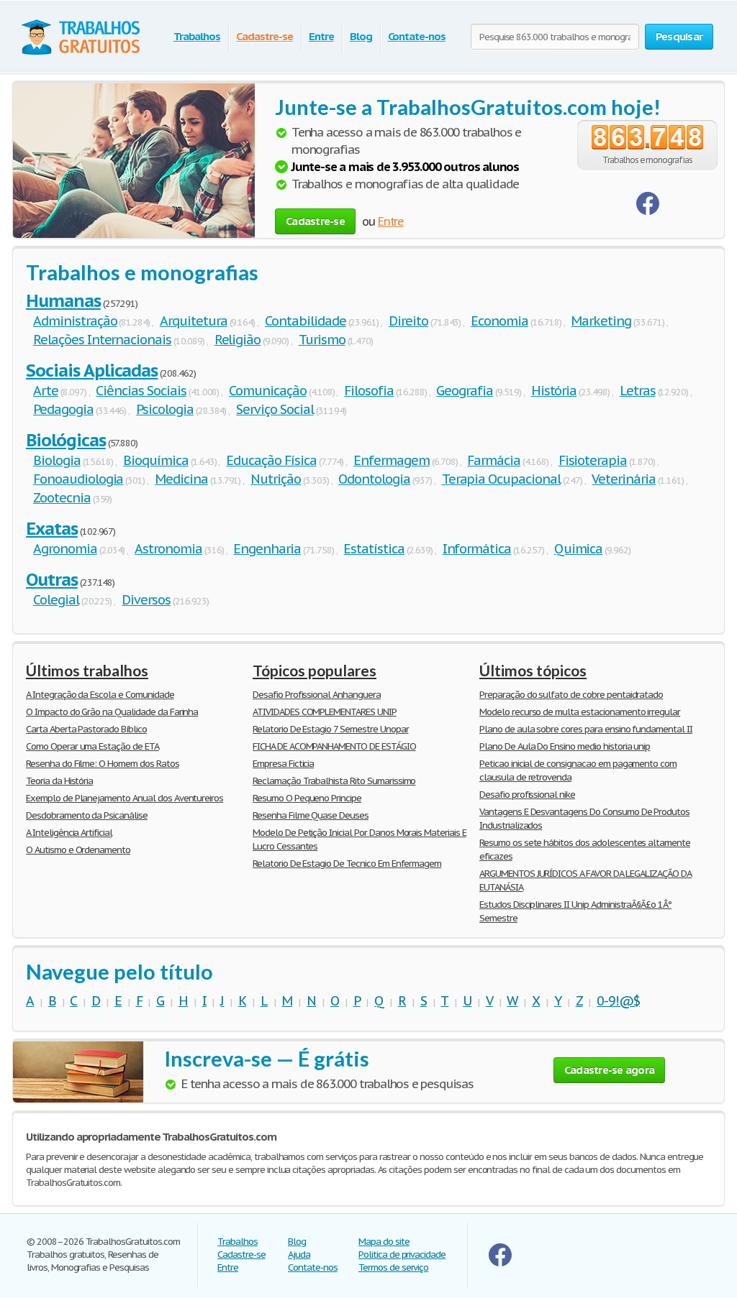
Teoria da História (59, 781)
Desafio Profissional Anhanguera (317, 695)
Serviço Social (274, 409)
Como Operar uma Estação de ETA (92, 746)
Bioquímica (156, 460)
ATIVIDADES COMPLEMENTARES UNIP (325, 712)
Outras (52, 580)
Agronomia (65, 548)
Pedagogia (63, 409)
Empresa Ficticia (283, 764)
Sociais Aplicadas (92, 370)
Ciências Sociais (141, 390)
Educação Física (271, 460)
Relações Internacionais (102, 339)
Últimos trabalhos (87, 670)
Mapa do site (384, 1241)
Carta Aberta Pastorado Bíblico (86, 729)
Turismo (322, 339)
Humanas (63, 301)
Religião (237, 339)
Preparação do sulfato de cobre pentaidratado (571, 695)
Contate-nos (417, 36)
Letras (638, 390)
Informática (477, 548)
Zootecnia (62, 497)
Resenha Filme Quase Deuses (310, 815)
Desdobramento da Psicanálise (87, 815)
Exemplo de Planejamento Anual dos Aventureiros (124, 798)
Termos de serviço (393, 1267)
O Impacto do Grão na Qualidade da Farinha (112, 712)
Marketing (601, 321)
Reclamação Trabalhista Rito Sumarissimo (334, 781)
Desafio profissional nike (527, 794)
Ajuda (299, 1254)
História (554, 390)
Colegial (56, 600)
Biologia (57, 460)
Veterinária (624, 479)
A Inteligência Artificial (69, 833)
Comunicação (268, 390)
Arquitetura (193, 321)
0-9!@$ (618, 1001)
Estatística (373, 548)
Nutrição (275, 479)
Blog (361, 36)
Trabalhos (197, 36)
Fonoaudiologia (78, 479)
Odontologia (374, 479)
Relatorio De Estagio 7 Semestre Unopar (330, 729)
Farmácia (493, 460)
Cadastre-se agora (609, 1070)
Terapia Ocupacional (501, 479)
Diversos (146, 600)
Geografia (464, 390)
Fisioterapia (593, 460)
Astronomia (168, 548)
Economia (499, 321)
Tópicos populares (314, 670)
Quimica (578, 548)
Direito (408, 321)
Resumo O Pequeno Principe (307, 798)
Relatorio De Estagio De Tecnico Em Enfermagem (347, 863)
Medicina (181, 479)
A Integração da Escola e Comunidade (100, 695)
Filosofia (369, 390)
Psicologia (165, 409)
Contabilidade (305, 321)
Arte (45, 390)
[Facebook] (647, 212)
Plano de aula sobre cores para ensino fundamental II (585, 729)
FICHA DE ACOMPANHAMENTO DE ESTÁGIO (334, 746)
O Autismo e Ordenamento (78, 850)
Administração (75, 321)
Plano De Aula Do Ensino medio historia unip (564, 746)
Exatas (52, 528)
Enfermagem (391, 460)
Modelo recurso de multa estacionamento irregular (579, 712)
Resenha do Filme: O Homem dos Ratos (102, 764)
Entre (321, 36)
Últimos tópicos (533, 670)
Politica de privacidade (402, 1254)
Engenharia (267, 548)
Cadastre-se (264, 36)
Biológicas (66, 440)
